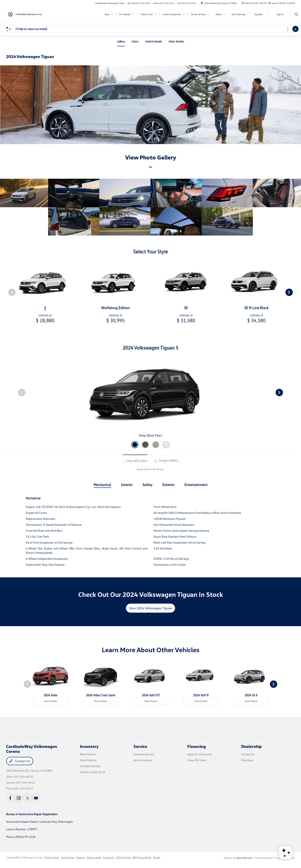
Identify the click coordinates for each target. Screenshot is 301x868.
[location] (202, 3)
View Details (50, 701)
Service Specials (143, 760)
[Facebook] (10, 798)
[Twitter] (27, 798)
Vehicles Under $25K (92, 772)
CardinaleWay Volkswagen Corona (24, 857)
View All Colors (136, 461)
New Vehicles (88, 754)
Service (140, 746)
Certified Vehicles (90, 766)
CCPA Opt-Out (123, 857)
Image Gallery (168, 460)
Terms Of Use (68, 857)
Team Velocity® (244, 857)
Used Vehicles (88, 760)
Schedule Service (144, 754)
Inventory (89, 746)
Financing (196, 746)
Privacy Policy (51, 857)
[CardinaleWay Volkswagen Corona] (24, 14)
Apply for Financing (199, 754)
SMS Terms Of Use (141, 857)
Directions (247, 760)
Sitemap (80, 857)
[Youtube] (36, 798)
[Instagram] (19, 798)
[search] (296, 14)
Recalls (156, 857)
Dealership (251, 746)
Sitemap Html (94, 857)
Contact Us (22, 761)
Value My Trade (196, 760)
